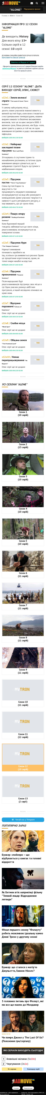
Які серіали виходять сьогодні (23, 1050)
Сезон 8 (23, 639)
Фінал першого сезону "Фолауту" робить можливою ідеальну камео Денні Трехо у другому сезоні (22, 933)
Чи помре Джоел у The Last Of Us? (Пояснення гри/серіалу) (22, 1039)
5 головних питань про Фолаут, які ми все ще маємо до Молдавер (23, 1002)
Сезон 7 (23, 607)
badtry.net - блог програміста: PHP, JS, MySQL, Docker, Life (32, 1093)
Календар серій (33, 1069)
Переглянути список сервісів (13, 58)
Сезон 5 (23, 542)
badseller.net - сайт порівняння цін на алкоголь (9, 1093)
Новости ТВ (6, 1034)
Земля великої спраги (15, 100)
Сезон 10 (23, 703)
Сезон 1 (23, 414)
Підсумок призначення (12, 274)
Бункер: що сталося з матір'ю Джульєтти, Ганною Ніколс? (19, 968)
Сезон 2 (23, 446)
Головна (4, 16)
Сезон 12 (19, 16)
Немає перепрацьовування (14, 360)
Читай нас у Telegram (25, 820)
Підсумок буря (14, 244)
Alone (12, 16)
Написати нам (28, 1088)
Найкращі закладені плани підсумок (13, 149)
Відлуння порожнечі (12, 306)
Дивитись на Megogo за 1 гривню (23, 62)
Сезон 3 (23, 478)
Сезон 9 (23, 671)
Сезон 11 (23, 736)
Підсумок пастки (14, 181)
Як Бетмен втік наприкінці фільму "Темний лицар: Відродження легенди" (22, 896)
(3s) (17, 1064)
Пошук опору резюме (13, 216)
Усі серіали (12, 1069)
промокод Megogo (9, 68)
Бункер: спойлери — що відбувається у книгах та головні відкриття (21, 858)
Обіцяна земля (14, 342)
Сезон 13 (23, 800)
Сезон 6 (23, 575)
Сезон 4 (23, 510)
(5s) (21, 1059)
